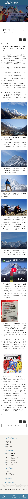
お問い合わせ (9, 471)
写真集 (8, 444)
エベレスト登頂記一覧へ (14, 425)
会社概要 (8, 441)
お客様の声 (8, 479)
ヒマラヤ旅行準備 (11, 459)
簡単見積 (8, 473)
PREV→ (24, 39)
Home (4, 29)
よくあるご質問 (10, 482)
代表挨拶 (8, 443)
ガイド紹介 (9, 446)
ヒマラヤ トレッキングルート (14, 457)
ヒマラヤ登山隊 (10, 455)
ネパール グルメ (10, 464)
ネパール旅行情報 (11, 460)
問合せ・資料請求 (11, 475)
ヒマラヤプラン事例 (11, 462)
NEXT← (20, 39)
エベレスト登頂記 (11, 29)
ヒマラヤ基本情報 (11, 453)
